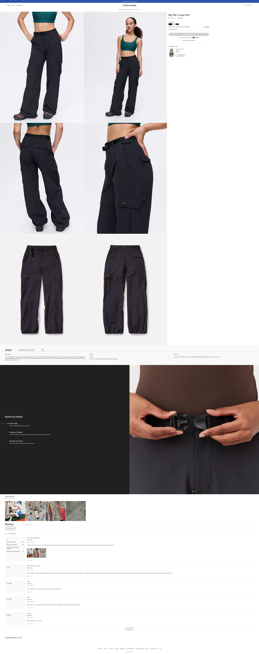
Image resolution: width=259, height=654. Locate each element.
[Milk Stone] (174, 24)
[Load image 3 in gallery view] (41, 178)
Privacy (146, 648)
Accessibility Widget (130, 648)
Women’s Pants (129, 9)
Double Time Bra (180, 49)
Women (123, 9)
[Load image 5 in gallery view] (41, 289)
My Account (100, 648)
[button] (176, 18)
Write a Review (11, 529)
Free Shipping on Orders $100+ (189, 40)
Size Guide (206, 26)
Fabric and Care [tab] (26, 349)
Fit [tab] (42, 349)
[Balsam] (177, 24)
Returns (105, 648)
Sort (6, 533)
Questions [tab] (27, 524)
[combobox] (189, 29)
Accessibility (122, 648)
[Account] (248, 5)
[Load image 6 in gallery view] (125, 289)
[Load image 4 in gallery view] (125, 178)
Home (120, 9)
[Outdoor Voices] (129, 5)
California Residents (139, 648)
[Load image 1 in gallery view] (41, 67)
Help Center (111, 648)
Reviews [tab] (9, 524)
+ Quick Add (180, 55)
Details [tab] (8, 349)
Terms (160, 648)
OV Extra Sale (19, 5)
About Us (116, 648)
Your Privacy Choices (153, 648)
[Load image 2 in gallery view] (125, 67)
